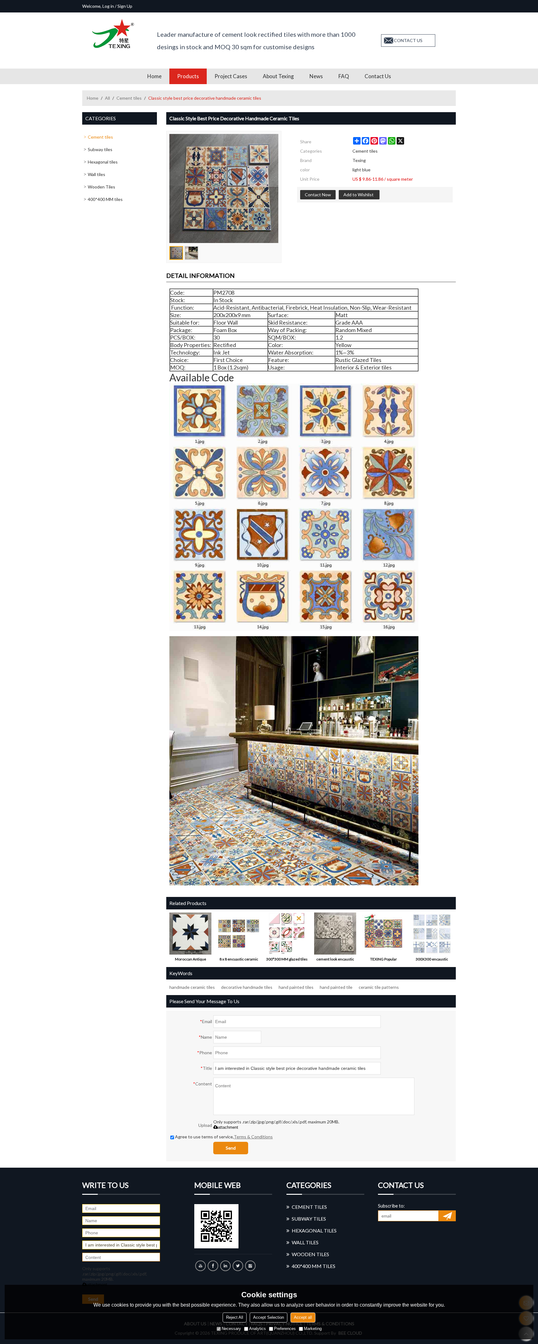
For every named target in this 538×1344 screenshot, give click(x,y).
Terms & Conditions (253, 1136)
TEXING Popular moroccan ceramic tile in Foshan (383, 960)
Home (154, 76)
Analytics (257, 1328)
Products (188, 76)
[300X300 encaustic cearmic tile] (432, 934)
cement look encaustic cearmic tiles (335, 960)
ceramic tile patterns (379, 987)
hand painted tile (336, 987)
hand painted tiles (296, 987)
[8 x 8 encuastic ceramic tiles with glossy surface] (239, 934)
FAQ (343, 76)
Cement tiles (129, 98)
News (316, 76)
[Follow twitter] (238, 1266)
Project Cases (231, 76)
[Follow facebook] (213, 1266)
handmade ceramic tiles (192, 987)
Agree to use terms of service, (224, 1136)
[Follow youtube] (200, 1266)
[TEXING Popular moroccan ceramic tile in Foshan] (383, 934)
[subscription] (447, 1215)
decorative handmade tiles (246, 987)
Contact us (378, 76)
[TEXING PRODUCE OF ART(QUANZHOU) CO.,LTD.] (115, 34)
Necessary (231, 1328)
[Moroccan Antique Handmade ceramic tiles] (190, 934)
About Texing (278, 76)
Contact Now (318, 194)
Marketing (313, 1328)
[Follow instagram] (250, 1266)
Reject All (234, 1317)
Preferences (285, 1328)
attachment (228, 1127)
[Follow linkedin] (225, 1266)
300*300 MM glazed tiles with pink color (287, 960)
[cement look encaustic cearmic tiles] (335, 934)
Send (231, 1148)
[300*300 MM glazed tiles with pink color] (287, 934)
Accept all (303, 1317)
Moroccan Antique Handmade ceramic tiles (190, 960)
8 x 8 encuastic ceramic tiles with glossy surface (238, 960)
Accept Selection (268, 1317)
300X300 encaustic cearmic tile (432, 960)
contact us (408, 40)
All (107, 98)
